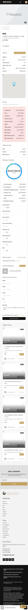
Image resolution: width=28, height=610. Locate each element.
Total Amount (5, 204)
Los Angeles (6, 524)
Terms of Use (21, 315)
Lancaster (5, 533)
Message (4, 305)
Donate (5, 513)
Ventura (5, 522)
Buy (4, 505)
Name (3, 280)
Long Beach (6, 535)
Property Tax (5, 229)
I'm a (3, 299)
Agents (4, 511)
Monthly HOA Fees (7, 241)
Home (4, 501)
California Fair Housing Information (12, 572)
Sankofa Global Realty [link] (11, 358)
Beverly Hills (6, 529)
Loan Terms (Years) (7, 223)
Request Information (14, 318)
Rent (4, 509)
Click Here (17, 260)
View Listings (22, 265)
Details (21, 354)
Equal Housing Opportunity (11, 574)
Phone (4, 286)
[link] (14, 335)
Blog (4, 515)
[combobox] (14, 301)
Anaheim (5, 527)
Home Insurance (6, 235)
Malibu (4, 537)
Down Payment (6, 211)
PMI (3, 248)
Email (3, 292)
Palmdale (5, 531)
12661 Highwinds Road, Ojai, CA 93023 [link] (13, 450)
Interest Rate (5, 217)
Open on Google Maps (20, 52)
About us (5, 503)
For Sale (4, 33)
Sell (4, 507)
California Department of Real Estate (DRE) (13, 569)
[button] (26, 2)
